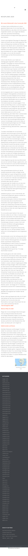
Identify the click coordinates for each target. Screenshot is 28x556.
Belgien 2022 (5, 381)
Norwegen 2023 (5, 472)
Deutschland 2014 (6, 394)
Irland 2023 (4, 447)
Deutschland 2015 (6, 396)
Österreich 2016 (5, 476)
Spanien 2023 (5, 510)
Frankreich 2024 (5, 444)
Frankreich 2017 (5, 434)
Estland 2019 (5, 426)
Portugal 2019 (5, 486)
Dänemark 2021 (5, 390)
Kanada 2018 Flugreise (7, 451)
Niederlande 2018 (6, 463)
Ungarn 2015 (5, 516)
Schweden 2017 (5, 499)
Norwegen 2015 (5, 468)
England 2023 (5, 424)
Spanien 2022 (5, 509)
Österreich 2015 (5, 474)
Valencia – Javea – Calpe (7, 538)
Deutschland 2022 (6, 409)
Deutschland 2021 (6, 407)
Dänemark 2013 (5, 382)
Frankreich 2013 (5, 432)
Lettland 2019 (5, 453)
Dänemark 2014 (5, 384)
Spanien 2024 (5, 512)
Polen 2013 (4, 480)
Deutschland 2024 (6, 413)
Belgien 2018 (5, 379)
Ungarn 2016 (5, 518)
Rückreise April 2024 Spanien (8, 534)
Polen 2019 (4, 484)
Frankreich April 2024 (7, 532)
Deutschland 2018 (6, 402)
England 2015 (5, 419)
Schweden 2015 (5, 495)
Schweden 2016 (5, 497)
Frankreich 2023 (5, 442)
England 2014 (5, 417)
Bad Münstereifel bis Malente (8, 530)
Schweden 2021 (5, 503)
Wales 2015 (4, 520)
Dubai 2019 (4, 415)
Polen (3, 478)
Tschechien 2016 (6, 514)
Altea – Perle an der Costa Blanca (9, 536)
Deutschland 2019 (6, 403)
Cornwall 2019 (5, 423)
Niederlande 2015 (6, 461)
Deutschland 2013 (6, 392)
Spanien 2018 (5, 505)
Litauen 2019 (5, 455)
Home (7, 19)
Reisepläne (11, 19)
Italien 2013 (4, 449)
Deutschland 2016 (6, 398)
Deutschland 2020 (6, 405)
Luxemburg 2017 (6, 457)
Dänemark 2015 (5, 386)
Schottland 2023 (6, 489)
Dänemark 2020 (5, 388)
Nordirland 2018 (5, 465)
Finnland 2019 (5, 430)
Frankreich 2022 (5, 440)
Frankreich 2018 (5, 436)
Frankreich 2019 (5, 438)
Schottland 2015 (6, 488)
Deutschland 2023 (6, 411)
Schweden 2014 (5, 493)
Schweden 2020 (5, 501)
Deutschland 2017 (6, 400)
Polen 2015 (4, 482)
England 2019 (5, 421)
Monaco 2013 (5, 459)
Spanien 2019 (5, 507)
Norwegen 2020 (5, 470)
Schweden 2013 (5, 491)
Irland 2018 (4, 445)
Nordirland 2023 (5, 467)
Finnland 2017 (5, 428)
